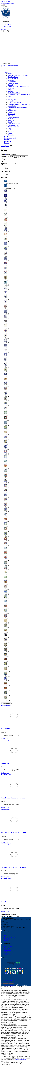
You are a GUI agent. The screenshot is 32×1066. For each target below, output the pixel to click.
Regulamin (7, 939)
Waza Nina (5, 763)
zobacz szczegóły (6, 705)
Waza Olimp (5, 902)
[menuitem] (17, 102)
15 (14, 158)
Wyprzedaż (11, 131)
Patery (9, 109)
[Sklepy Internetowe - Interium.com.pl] (21, 985)
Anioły (10, 73)
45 (18, 158)
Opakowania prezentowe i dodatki (17, 107)
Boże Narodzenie (13, 77)
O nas (6, 934)
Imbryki (10, 89)
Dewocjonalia (12, 81)
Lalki (9, 96)
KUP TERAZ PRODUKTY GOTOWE (19, 94)
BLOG (6, 935)
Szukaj (6, 953)
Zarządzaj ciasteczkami (8, 980)
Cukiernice (11, 80)
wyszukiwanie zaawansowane (9, 65)
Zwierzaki (11, 135)
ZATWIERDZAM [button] (6, 1055)
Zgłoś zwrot (7, 954)
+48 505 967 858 (5, 1)
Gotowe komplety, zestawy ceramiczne (19, 86)
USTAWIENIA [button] (5, 1061)
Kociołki (10, 91)
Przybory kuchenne (13, 117)
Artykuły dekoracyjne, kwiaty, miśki (18, 75)
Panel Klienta (8, 946)
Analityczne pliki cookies (8, 1024)
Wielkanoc (11, 130)
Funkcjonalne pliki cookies (8, 1014)
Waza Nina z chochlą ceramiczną (13, 798)
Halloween (11, 88)
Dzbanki (10, 85)
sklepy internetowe (10, 985)
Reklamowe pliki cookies (8, 1037)
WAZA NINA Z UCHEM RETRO (13, 867)
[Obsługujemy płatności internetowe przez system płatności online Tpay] (14, 976)
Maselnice (11, 98)
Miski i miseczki (12, 99)
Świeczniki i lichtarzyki (14, 123)
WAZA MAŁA (6, 729)
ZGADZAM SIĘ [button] (5, 1064)
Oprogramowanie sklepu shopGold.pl (7, 983)
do (15, 163)
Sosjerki (10, 122)
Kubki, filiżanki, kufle (14, 93)
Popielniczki (11, 114)
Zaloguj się (7, 24)
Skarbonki (11, 120)
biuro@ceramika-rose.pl (7, 3)
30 (16, 158)
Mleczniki (10, 101)
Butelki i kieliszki (13, 78)
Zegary (10, 133)
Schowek (7, 951)
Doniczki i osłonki (13, 83)
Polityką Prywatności (20, 1059)
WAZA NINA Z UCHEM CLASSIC (14, 833)
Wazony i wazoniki (13, 127)
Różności (10, 118)
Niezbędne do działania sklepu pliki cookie (14, 999)
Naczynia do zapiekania (14, 102)
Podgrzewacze (12, 110)
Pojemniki (11, 112)
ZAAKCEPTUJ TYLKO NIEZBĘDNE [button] (12, 1063)
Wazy (9, 128)
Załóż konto (7, 26)
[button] (2, 5)
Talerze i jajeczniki (13, 125)
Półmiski (10, 115)
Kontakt (6, 940)
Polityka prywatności (10, 937)
